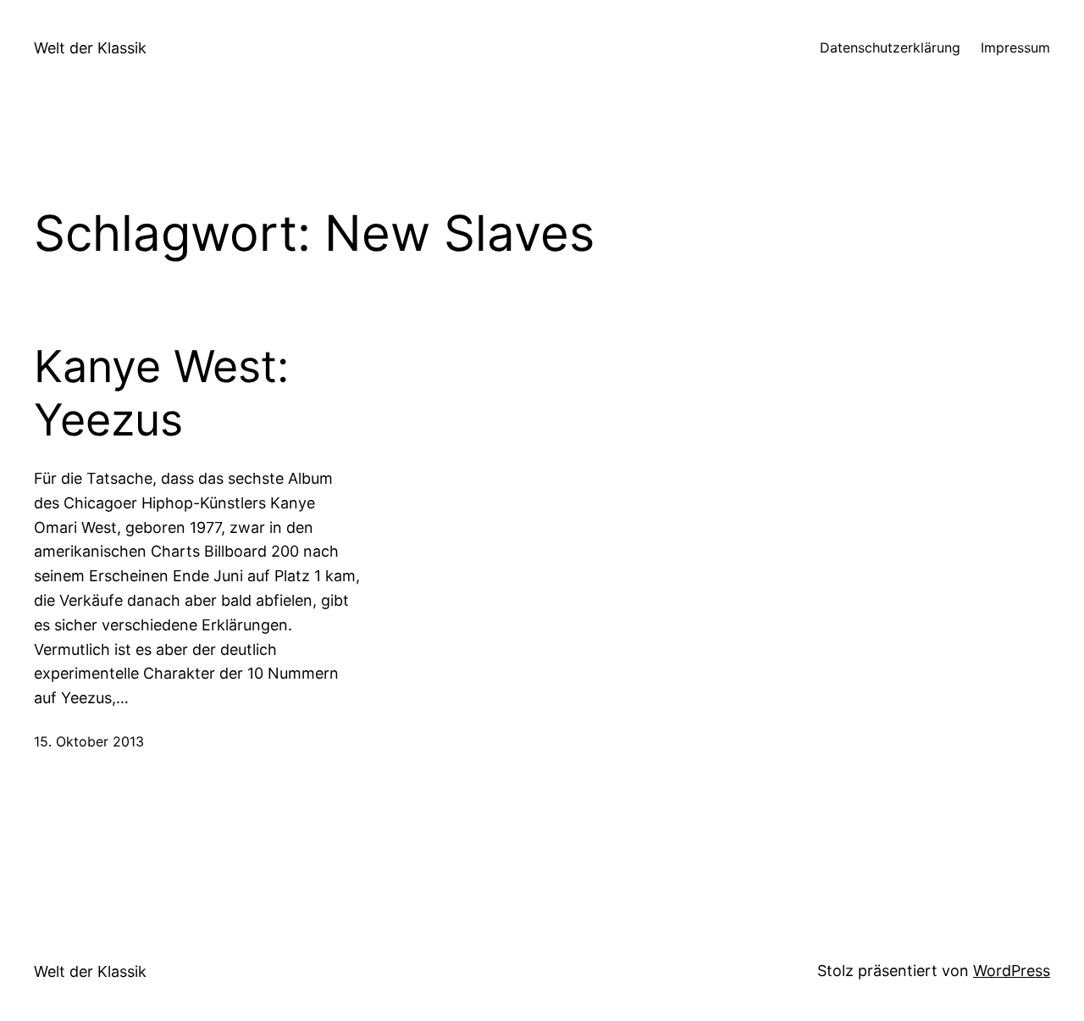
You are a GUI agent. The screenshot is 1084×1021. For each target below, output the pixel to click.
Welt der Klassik (90, 48)
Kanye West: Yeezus (161, 393)
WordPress (1011, 970)
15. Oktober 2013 (89, 741)
